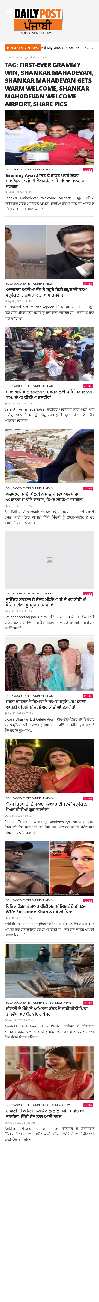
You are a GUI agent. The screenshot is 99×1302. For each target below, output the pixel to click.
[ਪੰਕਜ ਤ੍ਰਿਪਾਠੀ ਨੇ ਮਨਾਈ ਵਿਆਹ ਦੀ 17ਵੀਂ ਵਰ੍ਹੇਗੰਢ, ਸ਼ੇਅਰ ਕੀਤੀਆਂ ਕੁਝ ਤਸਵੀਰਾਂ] (49, 766)
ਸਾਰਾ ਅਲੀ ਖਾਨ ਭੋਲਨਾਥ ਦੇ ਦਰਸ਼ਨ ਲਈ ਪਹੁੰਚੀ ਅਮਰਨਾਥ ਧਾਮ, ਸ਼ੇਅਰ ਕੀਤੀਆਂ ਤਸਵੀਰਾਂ (49, 394)
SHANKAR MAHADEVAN (56, 72)
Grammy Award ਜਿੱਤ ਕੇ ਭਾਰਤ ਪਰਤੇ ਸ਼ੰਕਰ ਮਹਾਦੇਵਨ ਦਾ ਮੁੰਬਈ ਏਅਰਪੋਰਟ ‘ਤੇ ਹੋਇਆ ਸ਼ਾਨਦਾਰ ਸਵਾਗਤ (45, 180)
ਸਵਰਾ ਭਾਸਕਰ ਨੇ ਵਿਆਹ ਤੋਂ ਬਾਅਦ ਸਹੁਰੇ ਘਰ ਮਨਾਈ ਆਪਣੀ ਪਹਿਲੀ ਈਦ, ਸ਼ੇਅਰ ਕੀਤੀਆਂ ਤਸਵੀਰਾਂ (46, 704)
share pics (50, 104)
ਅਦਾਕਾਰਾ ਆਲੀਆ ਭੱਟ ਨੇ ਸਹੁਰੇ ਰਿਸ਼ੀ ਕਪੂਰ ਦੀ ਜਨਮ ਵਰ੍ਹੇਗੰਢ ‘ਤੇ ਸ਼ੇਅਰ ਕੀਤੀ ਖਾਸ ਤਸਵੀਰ (46, 292)
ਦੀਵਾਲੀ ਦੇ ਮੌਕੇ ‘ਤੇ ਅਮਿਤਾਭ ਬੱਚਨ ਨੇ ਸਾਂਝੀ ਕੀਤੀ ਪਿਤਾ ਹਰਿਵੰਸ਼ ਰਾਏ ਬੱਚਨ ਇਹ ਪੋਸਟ (46, 1011)
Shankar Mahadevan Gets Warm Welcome (48, 84)
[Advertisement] (49, 1203)
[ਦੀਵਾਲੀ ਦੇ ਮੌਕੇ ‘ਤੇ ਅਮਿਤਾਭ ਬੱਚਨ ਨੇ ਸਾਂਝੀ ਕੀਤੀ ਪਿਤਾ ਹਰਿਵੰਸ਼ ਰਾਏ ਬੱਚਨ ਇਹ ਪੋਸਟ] (49, 971)
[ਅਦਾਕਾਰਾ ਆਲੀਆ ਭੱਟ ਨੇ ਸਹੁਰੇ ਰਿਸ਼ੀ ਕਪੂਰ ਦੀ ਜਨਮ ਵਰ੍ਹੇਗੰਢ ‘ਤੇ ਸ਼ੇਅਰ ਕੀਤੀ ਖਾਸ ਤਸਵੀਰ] (49, 252)
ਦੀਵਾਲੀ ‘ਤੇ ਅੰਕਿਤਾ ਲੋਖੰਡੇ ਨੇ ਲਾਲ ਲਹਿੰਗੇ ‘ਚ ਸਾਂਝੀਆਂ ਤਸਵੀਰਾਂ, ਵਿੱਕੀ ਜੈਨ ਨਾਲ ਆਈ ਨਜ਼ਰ (45, 1113)
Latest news (54, 1002)
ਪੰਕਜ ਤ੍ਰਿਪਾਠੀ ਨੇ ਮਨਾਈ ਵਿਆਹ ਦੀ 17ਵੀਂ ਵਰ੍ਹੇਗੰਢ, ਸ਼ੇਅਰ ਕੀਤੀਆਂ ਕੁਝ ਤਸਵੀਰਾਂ (46, 806)
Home (8, 57)
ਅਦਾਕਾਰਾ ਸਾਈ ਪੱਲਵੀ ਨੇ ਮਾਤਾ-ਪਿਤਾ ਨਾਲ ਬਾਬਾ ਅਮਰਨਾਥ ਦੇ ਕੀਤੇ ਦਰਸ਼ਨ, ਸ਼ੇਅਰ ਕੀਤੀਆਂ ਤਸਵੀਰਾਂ (44, 496)
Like (89, 169)
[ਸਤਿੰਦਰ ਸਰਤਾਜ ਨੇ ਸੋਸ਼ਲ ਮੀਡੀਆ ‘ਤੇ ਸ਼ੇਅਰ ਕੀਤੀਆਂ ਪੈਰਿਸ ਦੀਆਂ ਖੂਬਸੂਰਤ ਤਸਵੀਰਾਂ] (49, 560)
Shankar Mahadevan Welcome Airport (47, 96)
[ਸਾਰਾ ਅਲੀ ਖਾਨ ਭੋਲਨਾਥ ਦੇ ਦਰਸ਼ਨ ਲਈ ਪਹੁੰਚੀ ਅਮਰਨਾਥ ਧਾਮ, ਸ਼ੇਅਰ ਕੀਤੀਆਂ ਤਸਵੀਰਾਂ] (49, 354)
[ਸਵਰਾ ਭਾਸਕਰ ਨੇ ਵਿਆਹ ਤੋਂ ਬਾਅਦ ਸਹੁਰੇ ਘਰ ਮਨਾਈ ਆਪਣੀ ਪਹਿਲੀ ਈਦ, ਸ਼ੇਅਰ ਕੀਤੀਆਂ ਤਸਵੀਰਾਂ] (49, 664)
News (49, 169)
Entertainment (33, 169)
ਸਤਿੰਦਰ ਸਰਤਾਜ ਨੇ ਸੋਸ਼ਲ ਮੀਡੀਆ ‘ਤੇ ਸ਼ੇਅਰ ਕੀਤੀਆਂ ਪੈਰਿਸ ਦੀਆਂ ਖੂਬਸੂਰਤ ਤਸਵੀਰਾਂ (46, 602)
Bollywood (14, 169)
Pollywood (45, 593)
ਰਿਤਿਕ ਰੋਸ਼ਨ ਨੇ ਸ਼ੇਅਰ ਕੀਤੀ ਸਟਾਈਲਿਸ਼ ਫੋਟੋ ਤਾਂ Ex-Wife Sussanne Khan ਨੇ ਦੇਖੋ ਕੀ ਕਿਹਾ (46, 908)
